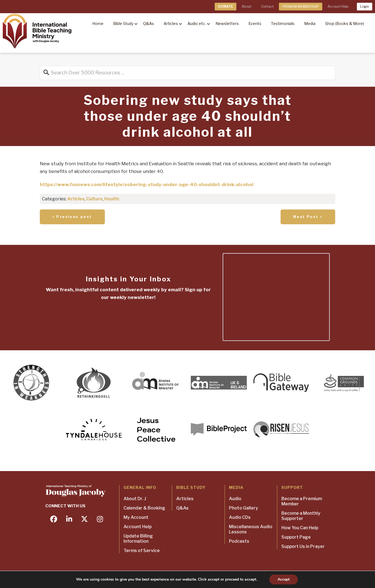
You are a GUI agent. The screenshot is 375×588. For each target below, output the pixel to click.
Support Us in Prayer (303, 546)
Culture (94, 198)
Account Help (338, 6)
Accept (284, 579)
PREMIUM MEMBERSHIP (300, 6)
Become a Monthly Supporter (300, 516)
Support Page (296, 537)
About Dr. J (135, 498)
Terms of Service (142, 550)
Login (364, 6)
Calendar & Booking (144, 508)
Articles (76, 198)
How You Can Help (299, 527)
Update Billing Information (138, 538)
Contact (267, 6)
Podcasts (239, 541)
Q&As (182, 508)
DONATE (225, 6)
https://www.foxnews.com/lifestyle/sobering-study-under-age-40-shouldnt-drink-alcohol (146, 184)
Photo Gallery (243, 508)
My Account (136, 517)
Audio (235, 498)
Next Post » (308, 216)
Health (111, 198)
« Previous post (72, 216)
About (246, 6)
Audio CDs (240, 517)
